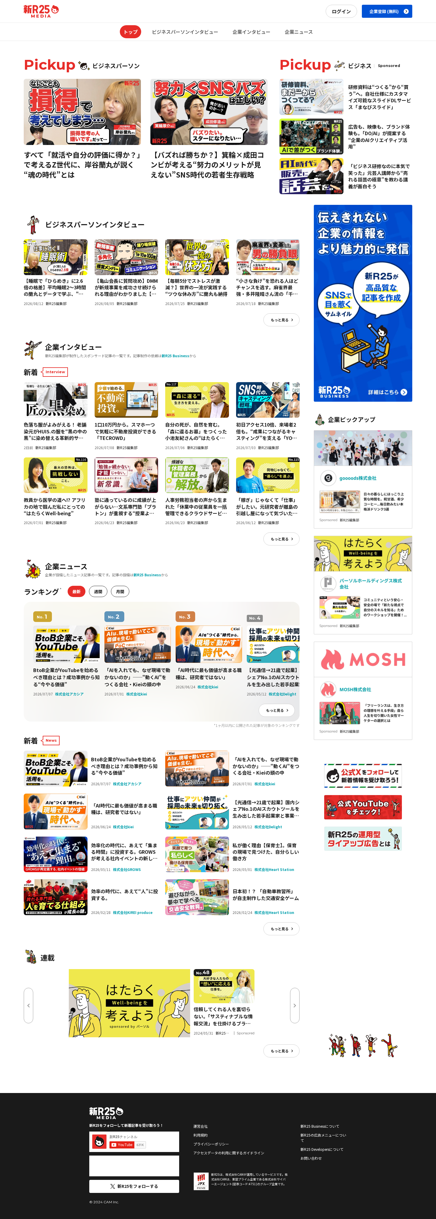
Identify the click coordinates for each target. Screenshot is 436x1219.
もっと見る (280, 319)
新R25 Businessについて (319, 1126)
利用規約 (200, 1134)
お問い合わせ (311, 1158)
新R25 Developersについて (321, 1149)
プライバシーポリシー (211, 1143)
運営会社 (200, 1126)
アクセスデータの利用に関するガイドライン (228, 1152)
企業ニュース (299, 31)
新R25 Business (175, 355)
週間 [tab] (98, 591)
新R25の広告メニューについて (323, 1137)
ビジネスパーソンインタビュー (185, 31)
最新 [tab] (76, 591)
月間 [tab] (120, 591)
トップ (130, 31)
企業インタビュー (251, 31)
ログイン (341, 11)
